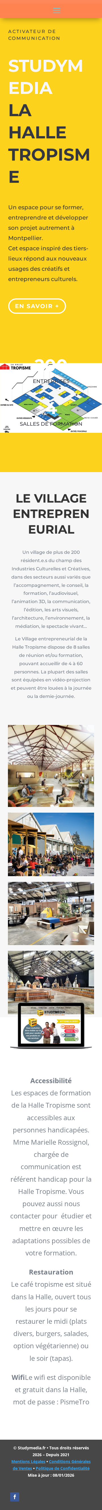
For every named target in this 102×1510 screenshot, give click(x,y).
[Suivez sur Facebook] (14, 1496)
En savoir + (37, 306)
